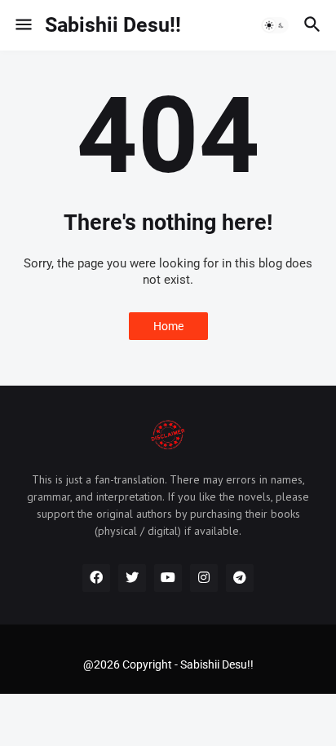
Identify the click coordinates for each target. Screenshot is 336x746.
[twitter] (132, 578)
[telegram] (240, 578)
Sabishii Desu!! (113, 25)
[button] (22, 25)
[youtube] (168, 578)
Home (168, 326)
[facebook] (96, 578)
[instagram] (204, 578)
